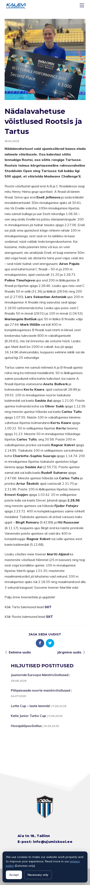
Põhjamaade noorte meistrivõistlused (40, 690)
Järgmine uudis (69, 652)
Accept (14, 875)
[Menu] (82, 6)
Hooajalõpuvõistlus (26, 726)
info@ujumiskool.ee (52, 842)
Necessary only (38, 875)
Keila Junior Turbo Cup (28, 716)
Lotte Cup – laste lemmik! (30, 706)
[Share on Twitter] (50, 643)
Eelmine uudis (20, 652)
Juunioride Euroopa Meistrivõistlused (39, 675)
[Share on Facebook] (40, 643)
